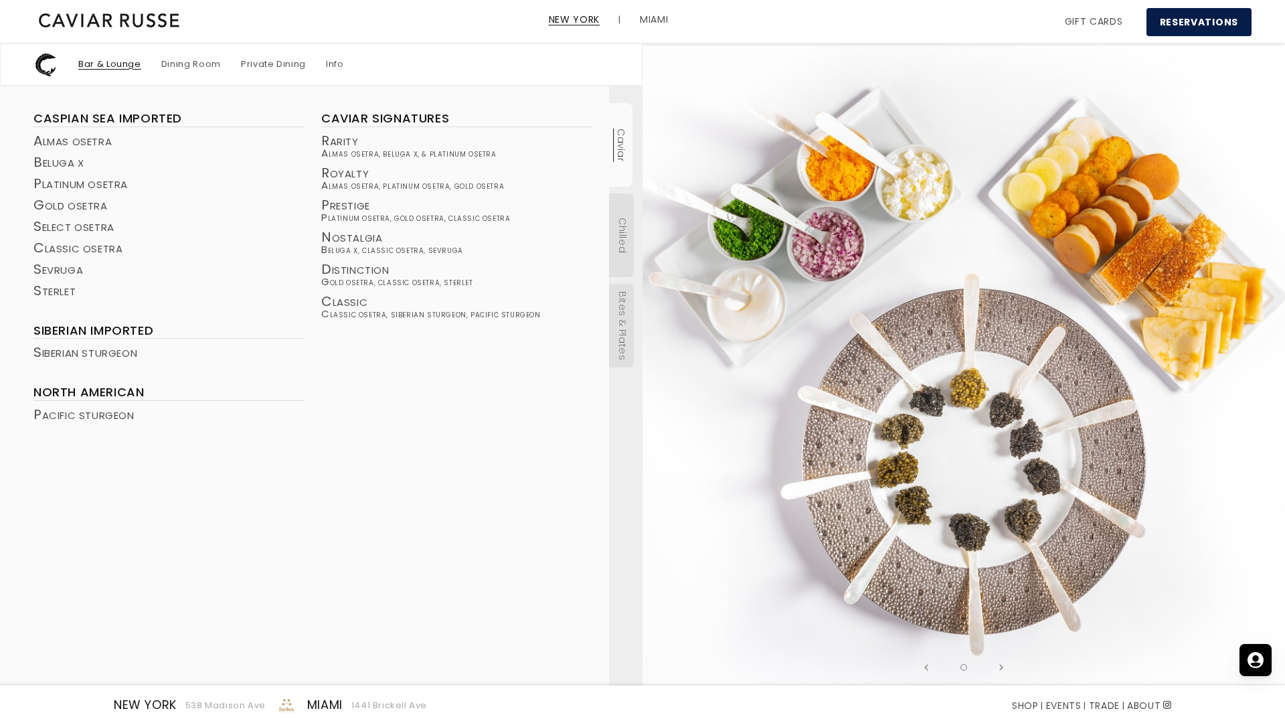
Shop (1025, 705)
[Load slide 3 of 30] (964, 667)
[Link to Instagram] (1167, 704)
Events (1064, 705)
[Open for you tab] (1255, 660)
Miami (325, 704)
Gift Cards (1094, 21)
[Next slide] (1001, 667)
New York (145, 704)
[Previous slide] (926, 667)
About (1144, 705)
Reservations (1199, 22)
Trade (1104, 705)
